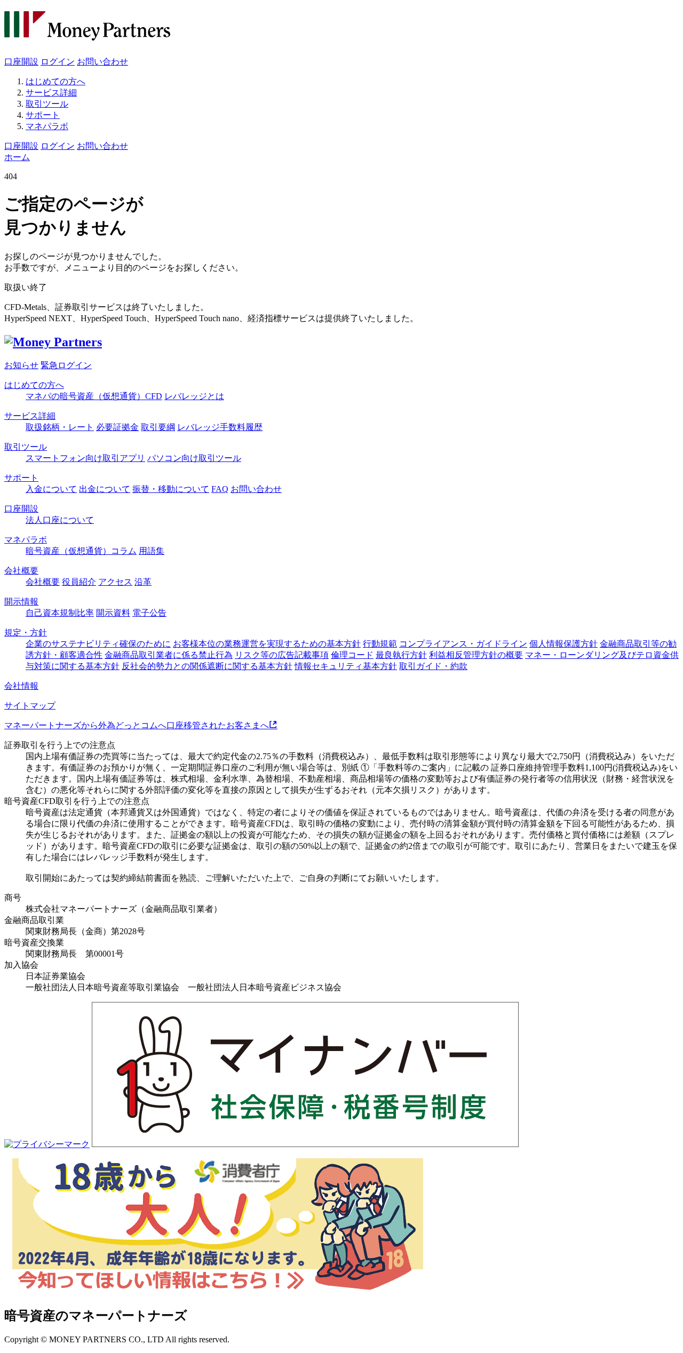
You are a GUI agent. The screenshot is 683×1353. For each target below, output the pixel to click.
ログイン (58, 61)
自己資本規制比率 (60, 612)
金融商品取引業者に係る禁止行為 (169, 654)
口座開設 (21, 61)
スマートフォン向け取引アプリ (85, 458)
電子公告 (149, 612)
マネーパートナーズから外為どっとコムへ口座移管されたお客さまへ (136, 725)
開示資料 (113, 612)
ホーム (17, 157)
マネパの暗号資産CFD (94, 396)
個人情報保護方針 (563, 643)
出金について (104, 489)
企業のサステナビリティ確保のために (98, 643)
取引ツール (47, 103)
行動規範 (380, 643)
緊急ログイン (66, 365)
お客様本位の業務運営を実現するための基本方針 (267, 643)
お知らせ (21, 365)
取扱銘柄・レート (60, 427)
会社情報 (21, 685)
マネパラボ (47, 126)
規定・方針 (25, 632)
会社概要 (21, 570)
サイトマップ (29, 705)
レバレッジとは (194, 396)
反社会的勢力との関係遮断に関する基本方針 (207, 666)
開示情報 (21, 601)
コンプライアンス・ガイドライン (463, 643)
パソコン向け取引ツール (194, 458)
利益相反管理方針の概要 (476, 654)
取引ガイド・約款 (433, 666)
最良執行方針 (401, 654)
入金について (51, 489)
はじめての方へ (55, 81)
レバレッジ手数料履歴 (220, 427)
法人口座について (60, 519)
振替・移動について (170, 489)
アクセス (115, 581)
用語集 (151, 550)
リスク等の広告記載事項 (282, 654)
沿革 (143, 581)
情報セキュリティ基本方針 (346, 666)
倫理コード (352, 654)
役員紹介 (79, 581)
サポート (43, 115)
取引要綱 (158, 427)
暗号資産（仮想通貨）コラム (81, 550)
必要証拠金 (117, 427)
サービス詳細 (51, 92)
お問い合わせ (102, 61)
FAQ (219, 489)
